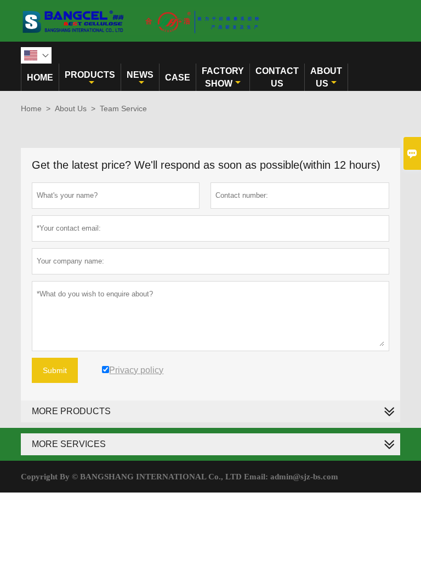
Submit (55, 370)
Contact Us (277, 77)
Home (40, 77)
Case (177, 77)
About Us (326, 77)
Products (90, 74)
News (140, 74)
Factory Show (223, 77)
